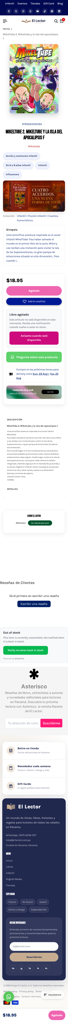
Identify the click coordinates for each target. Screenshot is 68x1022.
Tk (30, 968)
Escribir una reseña (34, 604)
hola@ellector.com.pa (18, 840)
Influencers (12, 174)
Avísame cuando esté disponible (34, 338)
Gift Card (48, 3)
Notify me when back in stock (25, 650)
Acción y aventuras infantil (21, 155)
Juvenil (43, 902)
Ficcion (12, 902)
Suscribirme (34, 957)
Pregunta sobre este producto (37, 357)
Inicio (9, 860)
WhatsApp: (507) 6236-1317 (21, 835)
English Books (14, 879)
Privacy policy (26, 991)
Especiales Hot (38, 909)
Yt (38, 968)
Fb (13, 968)
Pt (46, 968)
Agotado (34, 290)
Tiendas (35, 3)
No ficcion (27, 902)
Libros (9, 866)
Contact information (32, 996)
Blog (60, 3)
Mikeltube (34, 146)
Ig (21, 968)
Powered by (13, 658)
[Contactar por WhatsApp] (8, 996)
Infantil (9, 3)
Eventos (22, 3)
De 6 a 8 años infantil (18, 165)
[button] (34, 301)
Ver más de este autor (40, 523)
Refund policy (10, 991)
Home (6, 28)
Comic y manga (16, 909)
